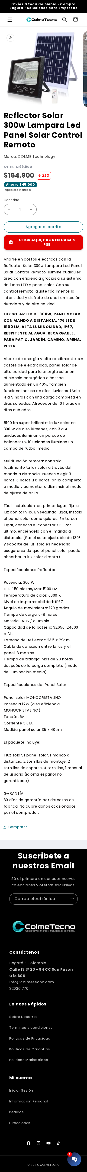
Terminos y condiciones (31, 1027)
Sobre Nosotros (23, 1016)
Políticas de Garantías (29, 1049)
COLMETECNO (50, 1165)
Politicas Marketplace (28, 1060)
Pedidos (16, 1112)
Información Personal (28, 1101)
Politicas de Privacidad (30, 1038)
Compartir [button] (17, 827)
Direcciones (19, 1123)
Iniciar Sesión (21, 1090)
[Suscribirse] (72, 899)
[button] (9, 19)
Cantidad (11, 200)
